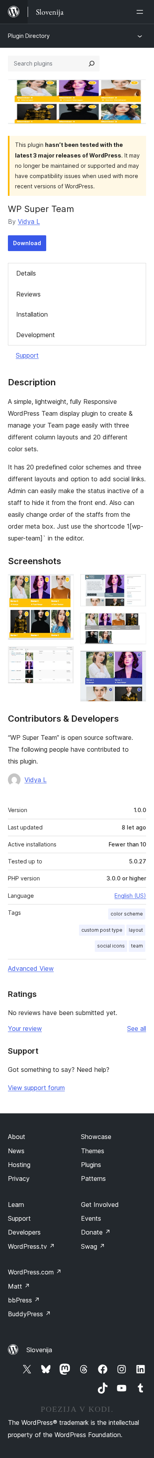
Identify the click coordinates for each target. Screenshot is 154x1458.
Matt (19, 1286)
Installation (32, 314)
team (137, 946)
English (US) (130, 895)
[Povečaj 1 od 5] (63, 585)
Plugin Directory (29, 35)
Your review (25, 1028)
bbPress (24, 1300)
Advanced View (31, 968)
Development (35, 335)
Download (27, 243)
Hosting (19, 1165)
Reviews (28, 294)
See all (136, 1028)
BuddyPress (29, 1314)
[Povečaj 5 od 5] (135, 661)
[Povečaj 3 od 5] (135, 585)
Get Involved (100, 1204)
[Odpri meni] (141, 12)
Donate (96, 1232)
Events (91, 1218)
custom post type (101, 930)
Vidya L (29, 221)
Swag (93, 1246)
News (16, 1151)
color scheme (127, 914)
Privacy (19, 1178)
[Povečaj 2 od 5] (63, 657)
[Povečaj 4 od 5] (135, 623)
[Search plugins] (92, 63)
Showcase (96, 1137)
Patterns (93, 1178)
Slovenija (39, 1350)
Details (26, 273)
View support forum (36, 1088)
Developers (24, 1232)
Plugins (91, 1165)
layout (136, 930)
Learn (16, 1204)
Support (27, 355)
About (16, 1137)
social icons (111, 946)
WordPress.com (35, 1272)
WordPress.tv (31, 1246)
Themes (92, 1151)
